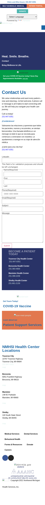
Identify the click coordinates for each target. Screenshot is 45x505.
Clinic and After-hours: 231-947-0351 (21, 2)
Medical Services (12, 434)
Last (5, 186)
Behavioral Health (12, 439)
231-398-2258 (14, 276)
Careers (8, 450)
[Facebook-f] (5, 458)
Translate (26, 20)
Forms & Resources (13, 445)
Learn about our (10, 320)
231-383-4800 (14, 269)
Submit (7, 246)
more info (25, 78)
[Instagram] (11, 458)
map (4, 367)
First (6, 178)
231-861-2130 (14, 283)
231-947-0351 (7, 117)
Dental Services (31, 434)
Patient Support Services (22, 325)
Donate (30, 445)
